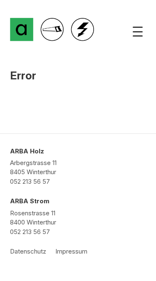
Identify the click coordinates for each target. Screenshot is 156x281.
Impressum (71, 251)
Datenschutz (28, 251)
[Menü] (137, 31)
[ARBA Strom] (82, 29)
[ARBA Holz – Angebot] (52, 29)
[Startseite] (22, 29)
